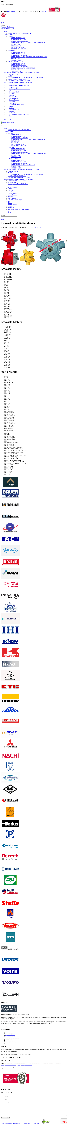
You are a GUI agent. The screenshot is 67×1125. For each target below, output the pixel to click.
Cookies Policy (27, 1123)
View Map (43, 11)
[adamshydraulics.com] (7, 27)
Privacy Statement (7, 1123)
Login (2, 22)
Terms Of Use (16, 1123)
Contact (36, 1123)
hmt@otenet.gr (11, 11)
